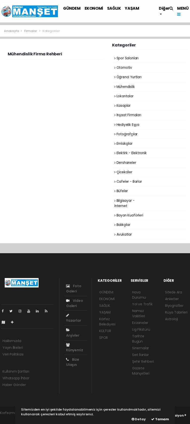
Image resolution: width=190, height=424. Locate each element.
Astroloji (171, 319)
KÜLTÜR (105, 330)
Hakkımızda (11, 340)
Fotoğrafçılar (127, 134)
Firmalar (30, 31)
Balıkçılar (123, 224)
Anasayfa (12, 31)
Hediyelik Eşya (127, 124)
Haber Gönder (14, 384)
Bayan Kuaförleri (129, 215)
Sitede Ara (173, 292)
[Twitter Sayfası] (13, 311)
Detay (140, 419)
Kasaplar (123, 105)
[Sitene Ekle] (14, 322)
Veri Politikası (13, 354)
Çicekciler (124, 172)
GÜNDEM (72, 8)
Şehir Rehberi (143, 361)
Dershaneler (126, 162)
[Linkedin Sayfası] (39, 311)
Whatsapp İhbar (15, 378)
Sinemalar (140, 348)
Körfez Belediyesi (107, 322)
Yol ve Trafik (142, 304)
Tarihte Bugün (138, 339)
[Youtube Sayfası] (30, 311)
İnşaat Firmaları (128, 115)
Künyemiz (74, 350)
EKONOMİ (94, 8)
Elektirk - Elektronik (131, 153)
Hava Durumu (139, 295)
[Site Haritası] (5, 322)
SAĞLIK (114, 8)
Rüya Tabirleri (176, 312)
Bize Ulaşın (72, 362)
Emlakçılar (124, 143)
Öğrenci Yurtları (129, 77)
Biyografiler (174, 305)
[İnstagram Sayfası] (22, 311)
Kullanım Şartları (15, 371)
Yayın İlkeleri (12, 347)
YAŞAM (132, 8)
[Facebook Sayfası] (5, 311)
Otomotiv (124, 67)
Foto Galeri (73, 288)
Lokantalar (125, 96)
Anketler (172, 298)
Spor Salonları (127, 58)
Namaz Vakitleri (138, 313)
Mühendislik (125, 86)
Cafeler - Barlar (129, 181)
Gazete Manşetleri (140, 371)
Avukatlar (124, 234)
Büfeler (122, 191)
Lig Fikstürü (141, 329)
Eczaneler (140, 322)
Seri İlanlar (140, 354)
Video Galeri (74, 303)
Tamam (161, 419)
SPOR (103, 337)
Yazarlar (73, 320)
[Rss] (48, 311)
